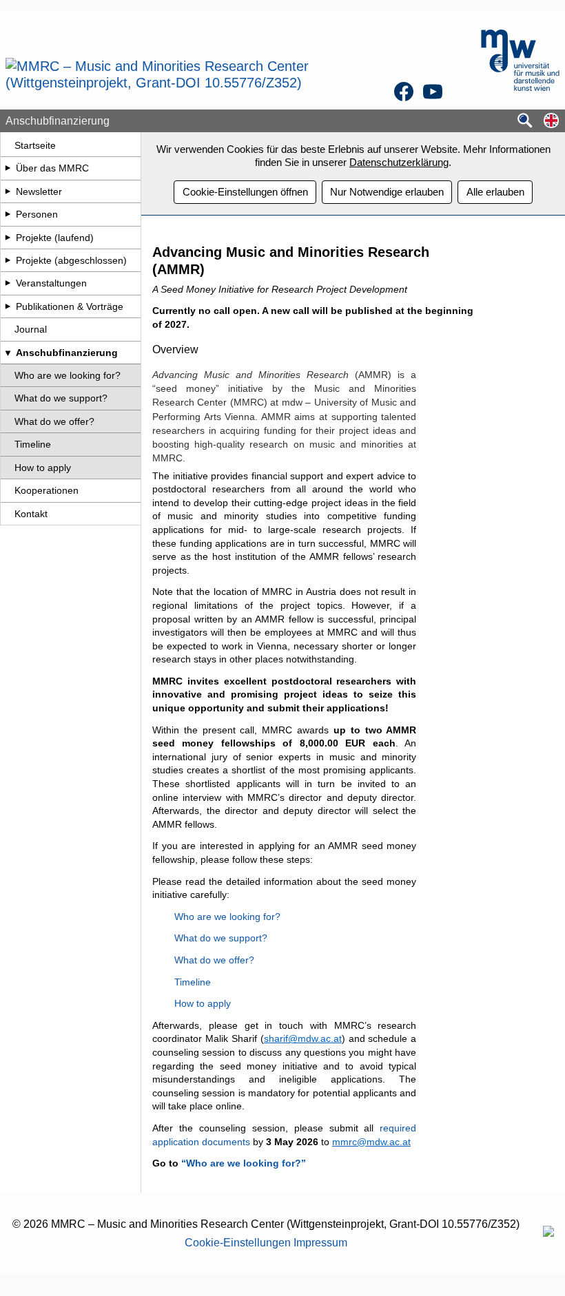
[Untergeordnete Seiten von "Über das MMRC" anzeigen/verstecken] (7, 168)
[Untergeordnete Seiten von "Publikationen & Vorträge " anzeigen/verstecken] (7, 306)
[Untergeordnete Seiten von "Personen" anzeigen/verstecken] (7, 214)
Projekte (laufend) (55, 237)
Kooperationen (46, 490)
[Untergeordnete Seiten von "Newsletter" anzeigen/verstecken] (7, 191)
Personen (37, 214)
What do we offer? (54, 421)
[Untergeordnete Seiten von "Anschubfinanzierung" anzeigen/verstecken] (7, 353)
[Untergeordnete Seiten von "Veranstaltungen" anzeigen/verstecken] (7, 283)
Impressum (320, 1242)
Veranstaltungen (51, 283)
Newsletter (39, 191)
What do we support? (60, 398)
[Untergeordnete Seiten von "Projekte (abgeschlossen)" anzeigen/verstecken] (7, 260)
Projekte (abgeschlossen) (71, 260)
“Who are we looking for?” (243, 1163)
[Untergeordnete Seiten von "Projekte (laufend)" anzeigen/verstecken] (7, 238)
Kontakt (31, 513)
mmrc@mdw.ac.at (371, 1141)
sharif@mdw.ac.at (303, 1038)
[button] (551, 121)
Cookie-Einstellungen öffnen (245, 192)
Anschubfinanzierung (67, 352)
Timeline (32, 444)
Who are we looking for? (67, 375)
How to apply (42, 467)
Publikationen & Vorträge (69, 306)
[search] (525, 121)
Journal (30, 329)
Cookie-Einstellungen (238, 1242)
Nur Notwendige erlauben (387, 192)
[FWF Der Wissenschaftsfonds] (548, 1233)
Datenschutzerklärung (399, 162)
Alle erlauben (495, 192)
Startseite (35, 145)
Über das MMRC (52, 168)
